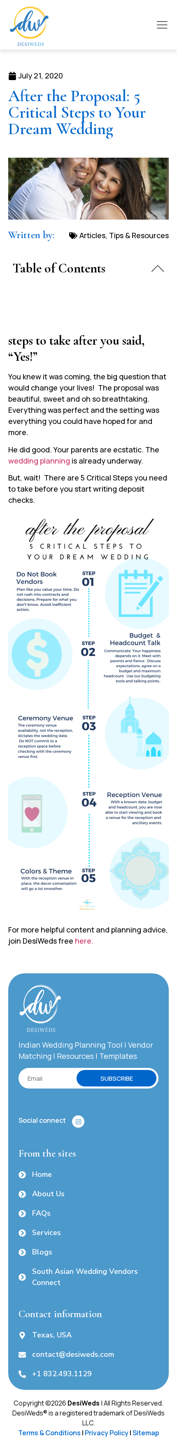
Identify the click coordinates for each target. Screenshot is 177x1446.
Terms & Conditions (49, 1432)
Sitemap (146, 1432)
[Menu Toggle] (162, 24)
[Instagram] (78, 1121)
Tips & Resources (139, 235)
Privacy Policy (106, 1432)
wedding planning (39, 461)
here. (84, 941)
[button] (158, 268)
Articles (92, 235)
